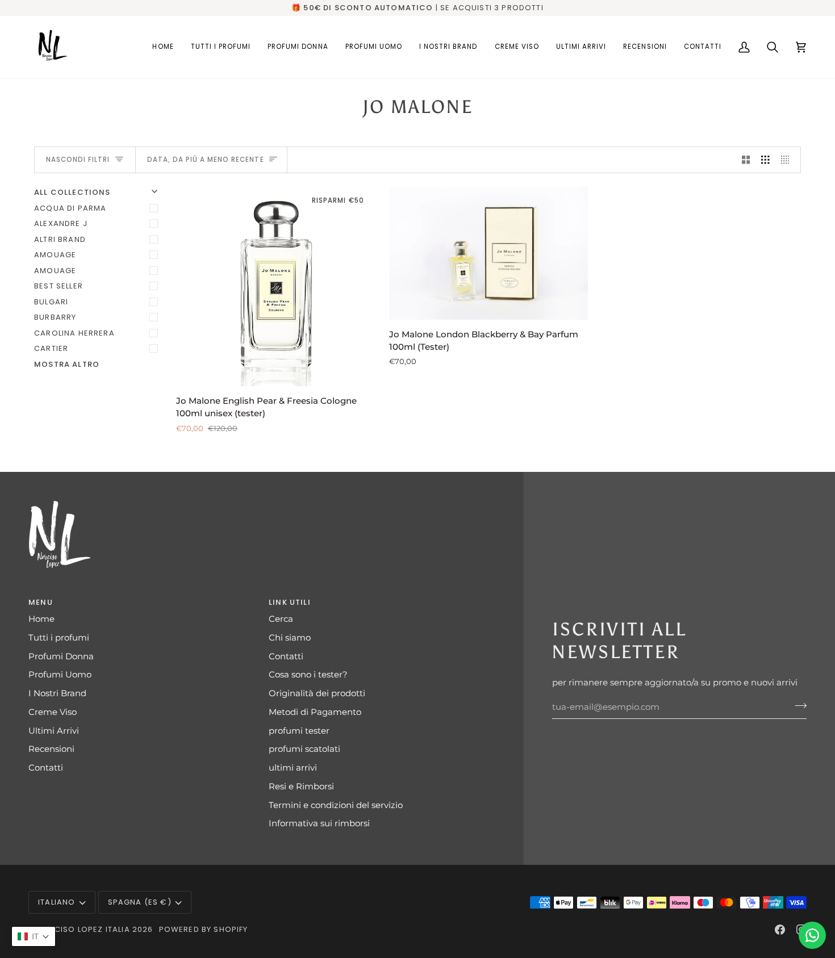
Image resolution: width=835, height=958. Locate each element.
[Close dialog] (624, 373)
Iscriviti (306, 624)
